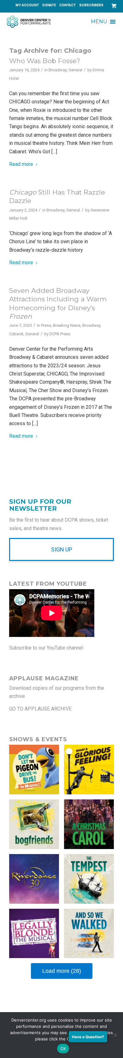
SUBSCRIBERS (91, 5)
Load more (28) (61, 971)
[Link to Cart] (113, 6)
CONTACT (67, 5)
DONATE (49, 5)
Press (46, 325)
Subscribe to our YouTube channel (46, 648)
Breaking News (66, 325)
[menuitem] (27, 5)
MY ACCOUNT (27, 5)
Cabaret (16, 334)
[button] (99, 21)
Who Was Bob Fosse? (44, 61)
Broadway (58, 70)
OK (63, 1048)
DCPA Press (60, 334)
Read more (21, 164)
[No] (115, 1035)
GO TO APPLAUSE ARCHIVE (40, 709)
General (75, 70)
